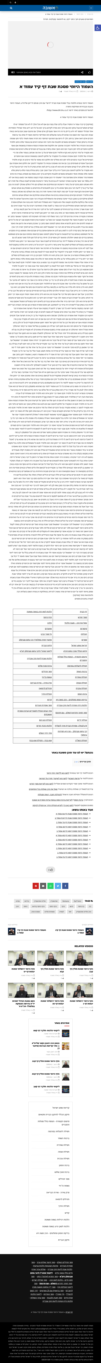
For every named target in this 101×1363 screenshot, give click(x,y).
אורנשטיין (54, 901)
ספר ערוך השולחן (37, 1297)
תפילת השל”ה (81, 740)
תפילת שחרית (81, 677)
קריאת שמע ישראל (79, 645)
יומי (70, 911)
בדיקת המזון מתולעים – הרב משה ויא (71, 699)
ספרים (84, 639)
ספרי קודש (82, 617)
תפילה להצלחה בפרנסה (77, 665)
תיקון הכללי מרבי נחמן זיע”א (75, 651)
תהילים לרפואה (45, 688)
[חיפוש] (10, 2)
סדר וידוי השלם (45, 733)
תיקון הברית (47, 645)
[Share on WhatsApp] (50, 886)
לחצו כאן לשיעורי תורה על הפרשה (53, 778)
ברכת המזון (82, 694)
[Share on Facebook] (65, 886)
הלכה (49, 623)
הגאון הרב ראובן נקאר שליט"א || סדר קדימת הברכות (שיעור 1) (45, 1046)
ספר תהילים (47, 671)
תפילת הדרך (46, 694)
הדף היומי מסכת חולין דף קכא (52, 970)
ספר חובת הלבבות (54, 1297)
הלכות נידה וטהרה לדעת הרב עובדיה (72, 705)
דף (90, 906)
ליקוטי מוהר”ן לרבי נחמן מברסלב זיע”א (36, 651)
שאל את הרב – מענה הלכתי (75, 623)
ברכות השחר (81, 671)
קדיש (49, 699)
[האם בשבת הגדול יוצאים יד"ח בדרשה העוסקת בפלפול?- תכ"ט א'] (21, 990)
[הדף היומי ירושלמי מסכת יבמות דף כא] (50, 990)
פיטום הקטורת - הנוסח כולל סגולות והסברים (53, 1123)
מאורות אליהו (49, 911)
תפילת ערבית (81, 688)
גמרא (18, 901)
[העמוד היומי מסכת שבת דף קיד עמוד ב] (11, 931)
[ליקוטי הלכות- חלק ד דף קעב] (65, 1089)
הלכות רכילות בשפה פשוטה (56, 1219)
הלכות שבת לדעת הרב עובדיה (39, 658)
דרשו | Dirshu (85, 91)
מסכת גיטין (36, 911)
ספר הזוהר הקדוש (55, 1283)
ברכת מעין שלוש (45, 665)
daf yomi (77, 901)
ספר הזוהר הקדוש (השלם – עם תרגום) (71, 712)
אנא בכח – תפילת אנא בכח (40, 740)
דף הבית (90, 14)
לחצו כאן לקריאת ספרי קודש (41, 783)
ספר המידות (48, 1294)
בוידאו (27, 901)
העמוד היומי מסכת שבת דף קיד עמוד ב (31, 931)
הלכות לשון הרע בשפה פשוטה (39, 611)
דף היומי (81, 906)
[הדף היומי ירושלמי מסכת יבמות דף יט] (21, 958)
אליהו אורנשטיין (40, 901)
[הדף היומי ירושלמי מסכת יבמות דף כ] (79, 990)
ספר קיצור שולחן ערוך (46, 1262)
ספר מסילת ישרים (39, 1280)
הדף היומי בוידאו (38, 906)
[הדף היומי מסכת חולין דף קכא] (50, 958)
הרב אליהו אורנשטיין (83, 911)
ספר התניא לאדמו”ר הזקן (47, 1276)
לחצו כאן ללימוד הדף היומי (58, 773)
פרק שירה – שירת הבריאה (41, 682)
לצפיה (61, 911)
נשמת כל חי (47, 677)
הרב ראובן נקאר (52, 1052)
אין (45, 396)
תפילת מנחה (81, 682)
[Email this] (43, 886)
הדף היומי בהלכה (80, 82)
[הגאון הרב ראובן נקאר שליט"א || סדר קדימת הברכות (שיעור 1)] (65, 1046)
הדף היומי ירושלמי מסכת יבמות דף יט (23, 970)
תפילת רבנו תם (45, 720)
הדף (63, 906)
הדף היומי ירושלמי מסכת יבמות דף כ (81, 1002)
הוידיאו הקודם (87, 924)
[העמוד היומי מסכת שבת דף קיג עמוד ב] (89, 931)
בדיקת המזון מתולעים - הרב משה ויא (52, 1233)
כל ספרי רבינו (46, 634)
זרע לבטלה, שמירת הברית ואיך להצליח (71, 725)
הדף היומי (79, 14)
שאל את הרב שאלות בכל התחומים (43, 789)
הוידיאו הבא (12, 924)
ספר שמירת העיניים (43, 705)
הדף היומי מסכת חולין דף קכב (81, 970)
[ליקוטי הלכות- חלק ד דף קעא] (65, 1033)
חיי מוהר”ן (60, 1294)
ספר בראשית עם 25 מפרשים (52, 1290)
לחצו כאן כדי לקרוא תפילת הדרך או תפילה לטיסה (53, 805)
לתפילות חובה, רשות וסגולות (50, 794)
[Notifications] (15, 2)
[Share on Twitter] (58, 886)
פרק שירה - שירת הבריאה (57, 1192)
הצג (76, 762)
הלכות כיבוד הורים (44, 725)
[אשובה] (50, 8)
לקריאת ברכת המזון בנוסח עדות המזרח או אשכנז (52, 800)
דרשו (71, 906)
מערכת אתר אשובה (50, 1034)
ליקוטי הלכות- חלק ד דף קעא (46, 1030)
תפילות (84, 634)
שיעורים (48, 628)
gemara (65, 901)
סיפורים (83, 628)
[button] (98, 28)
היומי (25, 906)
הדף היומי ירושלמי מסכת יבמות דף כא (52, 1002)
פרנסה (65, 414)
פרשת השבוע (74, 778)
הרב (17, 906)
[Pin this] (36, 886)
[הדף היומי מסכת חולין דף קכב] (79, 958)
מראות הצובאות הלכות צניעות (45, 1265)
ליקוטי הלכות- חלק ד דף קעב (46, 1086)
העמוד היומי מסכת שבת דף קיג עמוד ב (69, 931)
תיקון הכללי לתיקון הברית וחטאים (53, 1114)
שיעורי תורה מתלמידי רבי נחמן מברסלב (35, 639)
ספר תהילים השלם (65, 1262)
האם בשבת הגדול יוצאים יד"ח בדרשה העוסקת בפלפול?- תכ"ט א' (23, 1004)
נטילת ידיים (82, 720)
